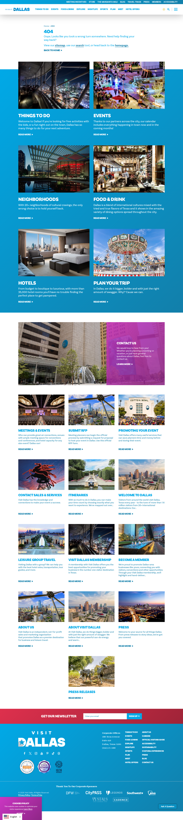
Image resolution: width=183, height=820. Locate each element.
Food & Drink (67, 9)
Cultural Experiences (153, 751)
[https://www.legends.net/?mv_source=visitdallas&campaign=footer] (114, 792)
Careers (146, 736)
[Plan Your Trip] (129, 252)
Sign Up (133, 716)
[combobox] (12, 817)
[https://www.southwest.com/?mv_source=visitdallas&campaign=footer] (135, 792)
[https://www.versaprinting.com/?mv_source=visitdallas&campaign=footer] (152, 792)
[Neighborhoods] (54, 169)
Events (54, 9)
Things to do (42, 9)
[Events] (129, 85)
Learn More (123, 364)
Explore (81, 9)
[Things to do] (54, 85)
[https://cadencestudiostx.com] (121, 799)
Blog (122, 2)
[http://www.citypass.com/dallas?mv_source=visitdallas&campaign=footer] (94, 792)
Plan (113, 9)
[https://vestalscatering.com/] (100, 799)
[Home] (17, 9)
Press (146, 2)
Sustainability (149, 747)
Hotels (27, 283)
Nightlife (93, 9)
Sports (104, 9)
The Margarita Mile (107, 2)
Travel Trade (134, 2)
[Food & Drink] (129, 169)
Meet (120, 9)
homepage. (122, 45)
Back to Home (52, 50)
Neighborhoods (38, 199)
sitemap (60, 45)
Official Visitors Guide (153, 740)
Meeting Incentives (76, 2)
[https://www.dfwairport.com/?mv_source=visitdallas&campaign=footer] (73, 792)
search (80, 45)
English (13, 816)
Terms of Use (36, 795)
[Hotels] (54, 252)
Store (92, 2)
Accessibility (171, 2)
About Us (146, 732)
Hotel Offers (133, 9)
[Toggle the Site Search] (169, 9)
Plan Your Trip (111, 283)
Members (156, 2)
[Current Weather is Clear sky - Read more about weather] (163, 9)
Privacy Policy (24, 795)
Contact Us (147, 762)
